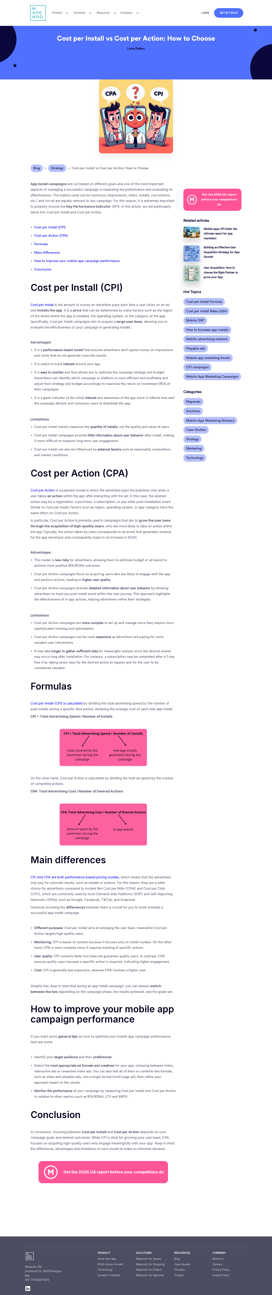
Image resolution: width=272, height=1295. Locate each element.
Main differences (47, 252)
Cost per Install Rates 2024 (206, 311)
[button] (60, 13)
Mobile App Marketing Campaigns (212, 376)
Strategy (192, 439)
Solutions (193, 411)
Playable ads (195, 348)
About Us (218, 1258)
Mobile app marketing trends (208, 358)
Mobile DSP (195, 320)
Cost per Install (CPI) (50, 227)
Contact (179, 1275)
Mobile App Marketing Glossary (210, 420)
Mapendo (193, 401)
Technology (194, 458)
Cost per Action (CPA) (51, 235)
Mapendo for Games (148, 1258)
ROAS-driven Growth (110, 1264)
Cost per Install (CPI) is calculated (57, 703)
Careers (217, 1264)
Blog (177, 1258)
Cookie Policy (220, 1275)
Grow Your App (107, 1258)
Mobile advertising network (207, 339)
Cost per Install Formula (204, 301)
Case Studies (196, 429)
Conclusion (42, 269)
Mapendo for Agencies (150, 1275)
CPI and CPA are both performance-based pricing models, (75, 877)
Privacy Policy (221, 1269)
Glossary (179, 1269)
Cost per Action (43, 490)
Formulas (41, 244)
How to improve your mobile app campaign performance (77, 261)
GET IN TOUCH (229, 13)
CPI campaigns (197, 367)
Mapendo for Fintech (149, 1269)
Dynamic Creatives (109, 1275)
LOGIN (205, 13)
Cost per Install (42, 305)
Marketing (194, 448)
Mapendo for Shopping (150, 1264)
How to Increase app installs (207, 329)
